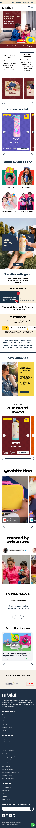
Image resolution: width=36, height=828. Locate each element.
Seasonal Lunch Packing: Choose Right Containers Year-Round (16, 655)
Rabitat (4, 715)
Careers (4, 796)
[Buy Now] (18, 243)
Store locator (6, 766)
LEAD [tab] (6, 327)
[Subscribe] (31, 809)
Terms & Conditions (8, 775)
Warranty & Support (8, 757)
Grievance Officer (7, 769)
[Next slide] (34, 29)
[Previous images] (3, 102)
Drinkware (5, 721)
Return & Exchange (8, 750)
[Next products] (32, 154)
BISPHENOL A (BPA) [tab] (18, 327)
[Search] (22, 7)
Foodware (5, 724)
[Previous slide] (2, 29)
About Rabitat (6, 787)
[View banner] (18, 29)
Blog (3, 793)
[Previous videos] (3, 526)
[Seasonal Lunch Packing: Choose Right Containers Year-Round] (17, 642)
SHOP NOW (24, 392)
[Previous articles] (3, 664)
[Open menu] (32, 7)
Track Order (6, 754)
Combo (4, 730)
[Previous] (14, 617)
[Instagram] (7, 815)
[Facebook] (3, 815)
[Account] (25, 7)
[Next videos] (32, 526)
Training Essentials (8, 727)
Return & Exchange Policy (10, 760)
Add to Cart (23, 148)
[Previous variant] (4, 132)
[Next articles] (32, 664)
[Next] (22, 617)
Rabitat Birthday (7, 742)
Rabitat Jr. (5, 718)
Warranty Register (8, 778)
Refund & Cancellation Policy (11, 772)
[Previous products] (3, 154)
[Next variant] (27, 132)
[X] (10, 815)
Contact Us (5, 790)
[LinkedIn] (14, 815)
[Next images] (32, 102)
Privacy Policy (6, 799)
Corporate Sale (7, 739)
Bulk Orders (6, 763)
